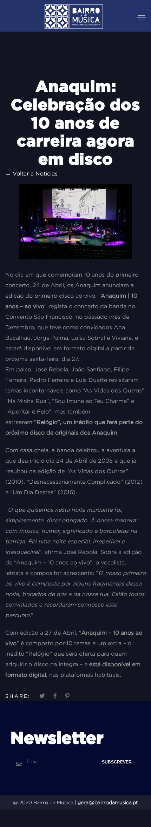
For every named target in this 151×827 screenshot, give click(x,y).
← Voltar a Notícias (31, 173)
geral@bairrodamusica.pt (108, 802)
